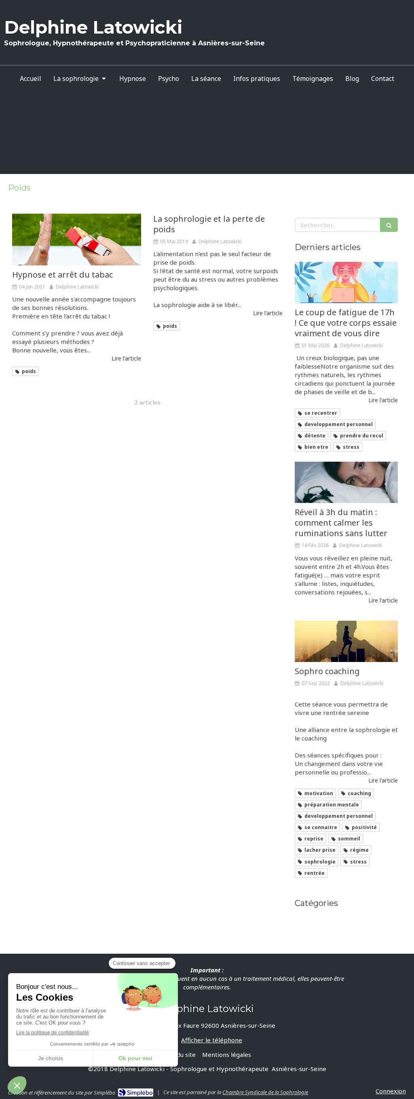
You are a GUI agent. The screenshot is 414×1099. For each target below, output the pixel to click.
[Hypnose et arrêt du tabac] (76, 239)
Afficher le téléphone (211, 1040)
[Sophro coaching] (346, 641)
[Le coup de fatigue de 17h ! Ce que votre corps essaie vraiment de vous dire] (346, 282)
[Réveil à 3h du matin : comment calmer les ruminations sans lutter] (346, 482)
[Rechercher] (389, 225)
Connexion (391, 1091)
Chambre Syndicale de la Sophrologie (265, 1092)
